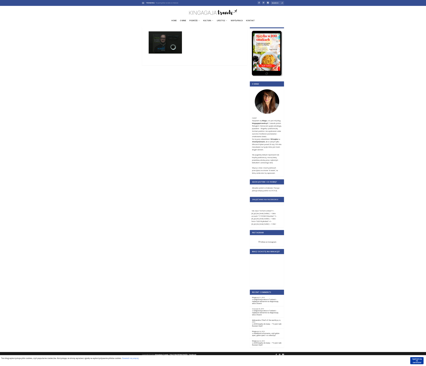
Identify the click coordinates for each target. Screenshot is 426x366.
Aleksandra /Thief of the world (264, 320)
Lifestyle (221, 21)
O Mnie (183, 21)
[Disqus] (194, 100)
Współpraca (237, 21)
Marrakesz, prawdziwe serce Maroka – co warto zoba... (175, 3)
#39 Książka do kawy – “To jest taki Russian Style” (266, 325)
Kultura (207, 21)
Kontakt (250, 21)
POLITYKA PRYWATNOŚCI (179, 355)
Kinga (254, 297)
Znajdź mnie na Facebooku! (265, 199)
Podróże (193, 21)
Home (174, 21)
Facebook (192, 355)
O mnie (272, 170)
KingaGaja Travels (161, 355)
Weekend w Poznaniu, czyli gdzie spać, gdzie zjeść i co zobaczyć (265, 334)
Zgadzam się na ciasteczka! (417, 361)
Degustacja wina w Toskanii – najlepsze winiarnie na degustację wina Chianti (265, 301)
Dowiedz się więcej (130, 358)
